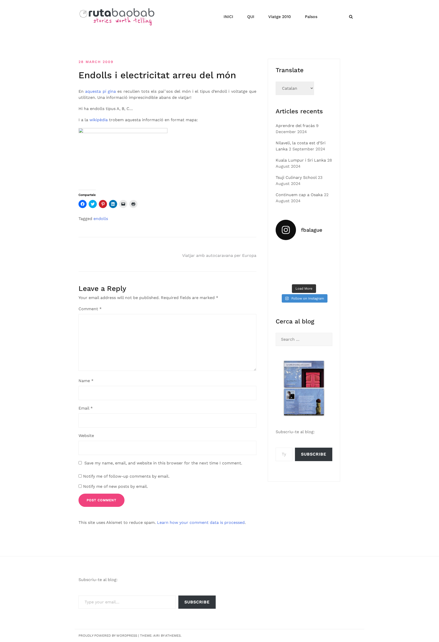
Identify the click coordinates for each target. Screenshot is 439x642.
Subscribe (313, 454)
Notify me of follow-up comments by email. (126, 476)
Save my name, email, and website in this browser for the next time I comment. (163, 463)
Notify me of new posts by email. (115, 486)
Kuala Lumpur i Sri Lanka (301, 160)
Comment (90, 308)
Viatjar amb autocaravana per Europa (219, 255)
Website (86, 435)
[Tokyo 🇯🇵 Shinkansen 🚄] (304, 263)
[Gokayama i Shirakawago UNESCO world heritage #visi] (284, 275)
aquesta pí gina (100, 91)
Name (86, 380)
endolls (100, 218)
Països (311, 16)
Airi (156, 635)
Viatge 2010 (279, 16)
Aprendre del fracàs (295, 125)
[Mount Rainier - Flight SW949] (304, 275)
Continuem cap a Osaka (299, 194)
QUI (250, 16)
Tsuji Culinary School (296, 177)
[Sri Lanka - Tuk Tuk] (284, 251)
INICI (228, 16)
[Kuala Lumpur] (304, 251)
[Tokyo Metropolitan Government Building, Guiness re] (323, 275)
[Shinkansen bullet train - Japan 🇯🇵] (323, 251)
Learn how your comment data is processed (201, 522)
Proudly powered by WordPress (108, 635)
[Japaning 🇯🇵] (323, 263)
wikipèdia (98, 119)
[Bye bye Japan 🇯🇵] (284, 263)
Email (86, 408)
